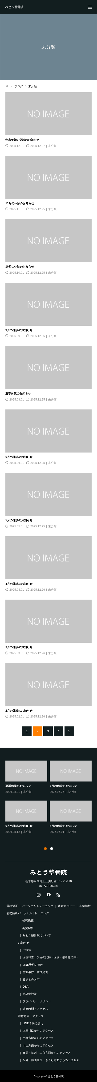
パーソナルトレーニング (37, 906)
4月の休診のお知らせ (18, 583)
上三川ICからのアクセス (38, 1030)
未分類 (52, 146)
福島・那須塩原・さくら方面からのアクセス (51, 1060)
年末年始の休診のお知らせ (22, 139)
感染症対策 (30, 994)
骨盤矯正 (28, 920)
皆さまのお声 (31, 979)
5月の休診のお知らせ (18, 520)
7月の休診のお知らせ (63, 786)
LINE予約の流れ (33, 964)
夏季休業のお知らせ (18, 393)
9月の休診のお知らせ (18, 330)
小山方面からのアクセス (38, 1045)
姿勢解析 (12, 913)
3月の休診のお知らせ (18, 647)
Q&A (25, 986)
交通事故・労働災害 (35, 972)
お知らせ (23, 942)
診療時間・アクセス (35, 1008)
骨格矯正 (12, 906)
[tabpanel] (49, 798)
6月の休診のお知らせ (18, 457)
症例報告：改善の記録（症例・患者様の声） (51, 957)
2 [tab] (51, 848)
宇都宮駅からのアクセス (38, 1038)
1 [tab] (45, 848)
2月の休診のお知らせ (18, 710)
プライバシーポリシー (37, 1001)
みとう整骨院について (37, 935)
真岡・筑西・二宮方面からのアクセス (47, 1052)
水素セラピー (66, 906)
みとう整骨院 (14, 7)
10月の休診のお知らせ (19, 266)
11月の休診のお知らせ (19, 203)
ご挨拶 (27, 950)
